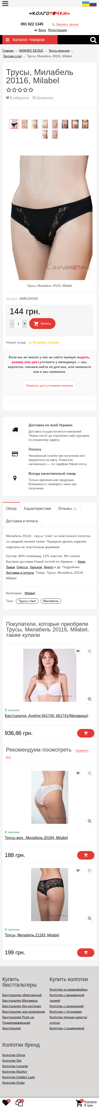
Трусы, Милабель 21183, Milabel (32, 935)
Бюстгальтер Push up (18, 1017)
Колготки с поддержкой (67, 1028)
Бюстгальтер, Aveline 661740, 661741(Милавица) (46, 716)
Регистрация (57, 30)
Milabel (30, 593)
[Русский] (93, 6)
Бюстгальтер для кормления (23, 1011)
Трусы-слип (27, 601)
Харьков (36, 567)
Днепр (48, 567)
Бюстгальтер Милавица (20, 1000)
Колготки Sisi (11, 1060)
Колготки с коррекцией (67, 1006)
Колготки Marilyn (14, 1071)
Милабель (51, 601)
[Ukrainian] (85, 6)
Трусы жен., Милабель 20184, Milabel (36, 838)
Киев (81, 561)
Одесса (22, 567)
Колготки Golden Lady (18, 1077)
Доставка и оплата (20, 572)
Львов (10, 567)
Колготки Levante (15, 1066)
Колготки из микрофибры (68, 989)
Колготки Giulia (13, 1082)
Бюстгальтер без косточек (21, 1006)
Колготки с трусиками (66, 1011)
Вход (42, 30)
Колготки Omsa (13, 1055)
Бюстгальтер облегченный (22, 995)
